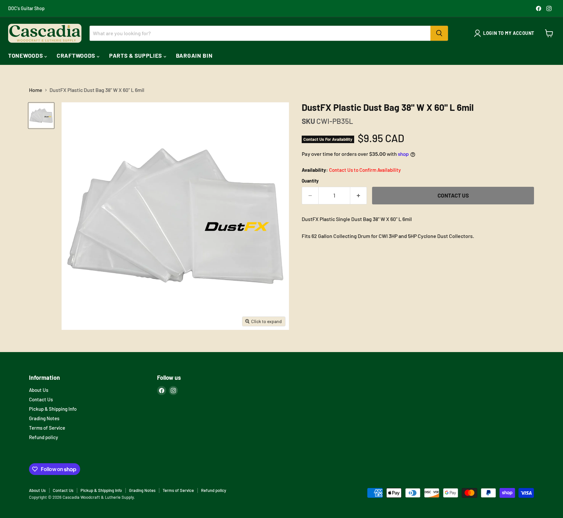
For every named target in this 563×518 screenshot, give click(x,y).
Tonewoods (26, 55)
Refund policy (43, 437)
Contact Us (41, 399)
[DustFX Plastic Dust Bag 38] (41, 115)
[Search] (439, 33)
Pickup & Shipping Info (53, 409)
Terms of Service (47, 428)
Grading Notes (44, 418)
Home (35, 90)
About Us (38, 390)
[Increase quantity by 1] (358, 195)
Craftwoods (77, 55)
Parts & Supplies (136, 55)
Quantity (310, 181)
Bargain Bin (194, 55)
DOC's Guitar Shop (26, 8)
